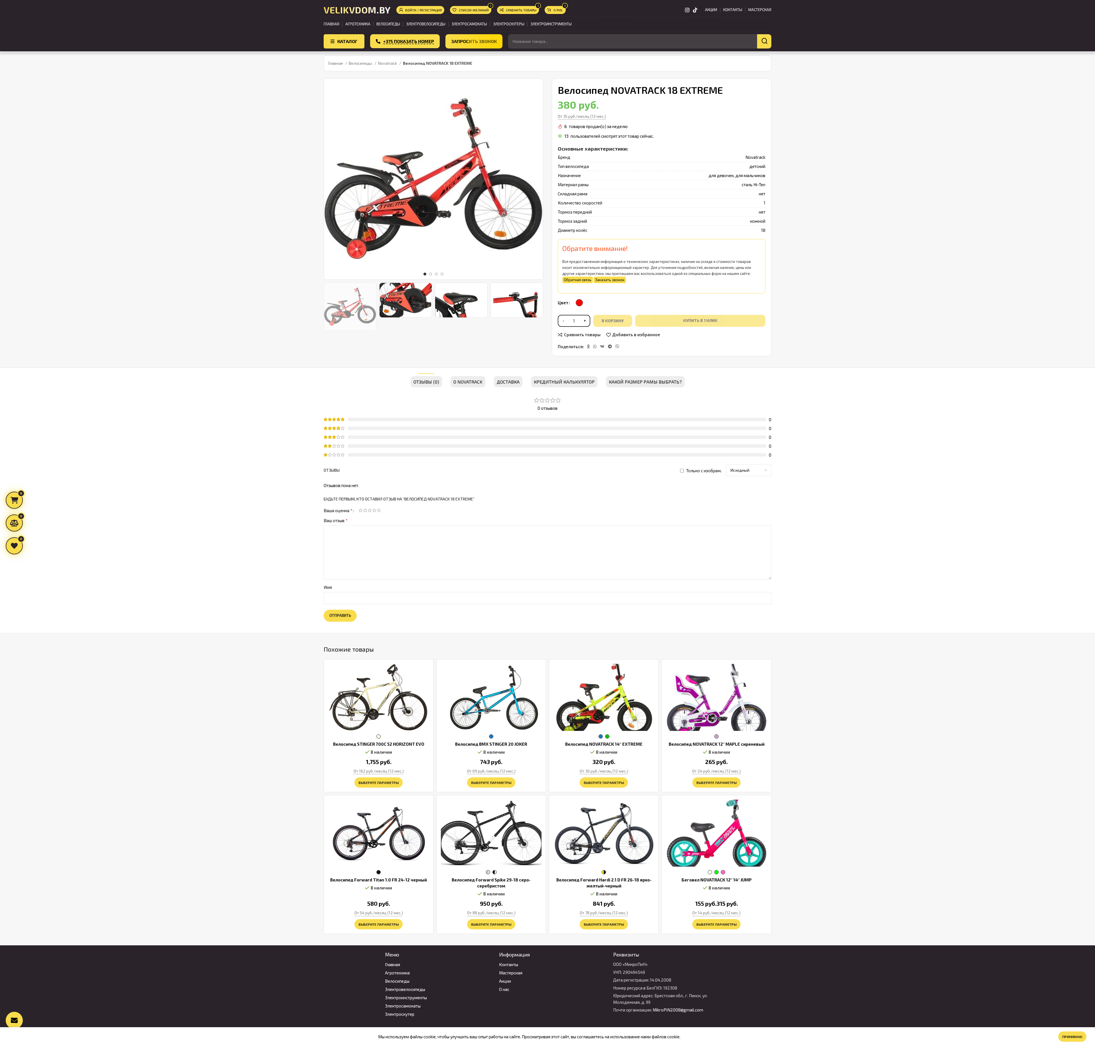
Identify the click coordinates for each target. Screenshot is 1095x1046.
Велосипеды (361, 63)
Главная (336, 63)
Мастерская (510, 972)
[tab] (426, 379)
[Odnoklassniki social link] (588, 346)
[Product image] (378, 697)
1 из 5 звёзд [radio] (360, 510)
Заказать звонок (609, 279)
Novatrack (388, 63)
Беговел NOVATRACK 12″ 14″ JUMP (717, 879)
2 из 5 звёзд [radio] (365, 510)
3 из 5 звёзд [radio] (369, 510)
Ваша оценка (338, 510)
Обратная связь (577, 279)
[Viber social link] (617, 346)
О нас (504, 989)
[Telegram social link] (610, 346)
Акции (505, 981)
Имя (328, 587)
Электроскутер (399, 1014)
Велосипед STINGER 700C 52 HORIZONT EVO (378, 744)
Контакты (508, 964)
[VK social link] (602, 346)
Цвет (563, 302)
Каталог (347, 41)
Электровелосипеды (405, 989)
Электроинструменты (406, 997)
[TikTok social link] (695, 10)
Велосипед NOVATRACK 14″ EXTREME (603, 744)
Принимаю (1072, 1037)
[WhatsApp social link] (594, 346)
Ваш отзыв (336, 520)
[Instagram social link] (687, 10)
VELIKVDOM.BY (357, 9)
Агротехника (397, 972)
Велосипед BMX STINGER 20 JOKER (491, 744)
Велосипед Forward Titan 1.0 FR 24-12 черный (378, 879)
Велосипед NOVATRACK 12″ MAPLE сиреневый (717, 744)
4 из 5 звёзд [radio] (374, 510)
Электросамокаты (403, 1005)
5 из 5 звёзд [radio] (378, 510)
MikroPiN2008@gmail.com (678, 1009)
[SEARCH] (764, 41)
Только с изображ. (704, 470)
